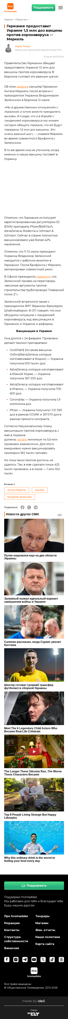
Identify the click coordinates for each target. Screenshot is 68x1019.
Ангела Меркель (16, 490)
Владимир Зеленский (19, 497)
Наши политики (47, 937)
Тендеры (42, 916)
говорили (43, 276)
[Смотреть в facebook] (6, 959)
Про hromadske (16, 916)
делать (22, 439)
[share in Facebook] (22, 507)
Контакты (11, 930)
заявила (22, 86)
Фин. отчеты (45, 930)
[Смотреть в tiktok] (52, 959)
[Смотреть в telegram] (25, 959)
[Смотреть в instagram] (15, 959)
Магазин (41, 923)
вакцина (39, 490)
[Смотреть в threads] (61, 959)
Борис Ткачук (22, 46)
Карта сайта (44, 944)
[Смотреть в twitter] (43, 959)
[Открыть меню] (60, 7)
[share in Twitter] (29, 507)
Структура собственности (16, 939)
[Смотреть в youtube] (34, 959)
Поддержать (43, 7)
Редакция (12, 923)
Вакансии (11, 948)
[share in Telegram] (36, 507)
